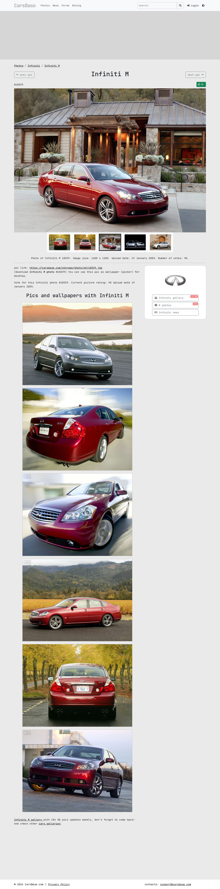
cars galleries (49, 823)
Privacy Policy (59, 884)
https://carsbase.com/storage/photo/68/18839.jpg (66, 267)
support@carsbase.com (175, 884)
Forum (65, 5)
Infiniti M (52, 65)
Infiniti (34, 65)
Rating (76, 5)
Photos (45, 5)
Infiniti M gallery (28, 819)
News (56, 5)
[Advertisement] (110, 35)
